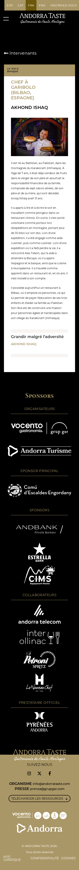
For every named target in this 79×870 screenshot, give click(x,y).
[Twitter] (39, 773)
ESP (10, 5)
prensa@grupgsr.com (47, 789)
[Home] (42, 18)
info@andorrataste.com (51, 784)
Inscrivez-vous (63, 5)
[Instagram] (29, 773)
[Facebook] (49, 773)
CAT (20, 5)
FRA (31, 5)
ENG (42, 5)
